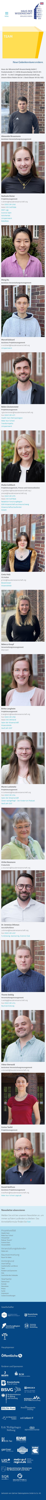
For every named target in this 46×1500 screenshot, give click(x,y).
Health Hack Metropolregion (12, 418)
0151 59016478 (11, 720)
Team (3, 1268)
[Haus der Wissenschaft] (28, 11)
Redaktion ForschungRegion (11, 502)
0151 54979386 (11, 207)
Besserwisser (6, 583)
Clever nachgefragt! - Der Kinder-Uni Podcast (18, 801)
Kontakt (4, 1284)
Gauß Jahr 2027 (6, 728)
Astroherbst (5, 215)
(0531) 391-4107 (10, 933)
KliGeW (4, 510)
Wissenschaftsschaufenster (11, 507)
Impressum (5, 1293)
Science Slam (6, 213)
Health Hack (5, 1233)
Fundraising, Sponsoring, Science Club (15, 936)
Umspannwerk (6, 218)
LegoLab (18, 1195)
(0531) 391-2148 (10, 204)
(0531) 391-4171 (9, 415)
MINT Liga (4, 210)
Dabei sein (4, 1251)
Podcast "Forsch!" (6, 1240)
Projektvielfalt (8, 1231)
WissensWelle (6, 586)
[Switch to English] (42, 3)
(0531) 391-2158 (10, 717)
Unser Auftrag (5, 1263)
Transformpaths (7, 423)
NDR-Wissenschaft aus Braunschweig (15, 504)
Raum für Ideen (6, 1257)
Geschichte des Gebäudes (9, 1275)
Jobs (2, 1273)
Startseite (6, 1279)
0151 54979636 (11, 499)
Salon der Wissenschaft (10, 722)
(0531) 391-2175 (9, 496)
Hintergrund (7, 1261)
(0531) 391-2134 (9, 795)
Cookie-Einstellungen (8, 1295)
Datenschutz (5, 1281)
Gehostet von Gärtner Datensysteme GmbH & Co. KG (21, 1493)
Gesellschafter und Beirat (9, 1266)
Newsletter (5, 1286)
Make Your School (8, 421)
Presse (3, 1288)
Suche (3, 1291)
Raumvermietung (7, 1006)
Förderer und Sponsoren (9, 1271)
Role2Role (5, 221)
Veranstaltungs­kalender (13, 1249)
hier (28, 1221)
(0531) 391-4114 (9, 1003)
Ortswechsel (5, 1238)
